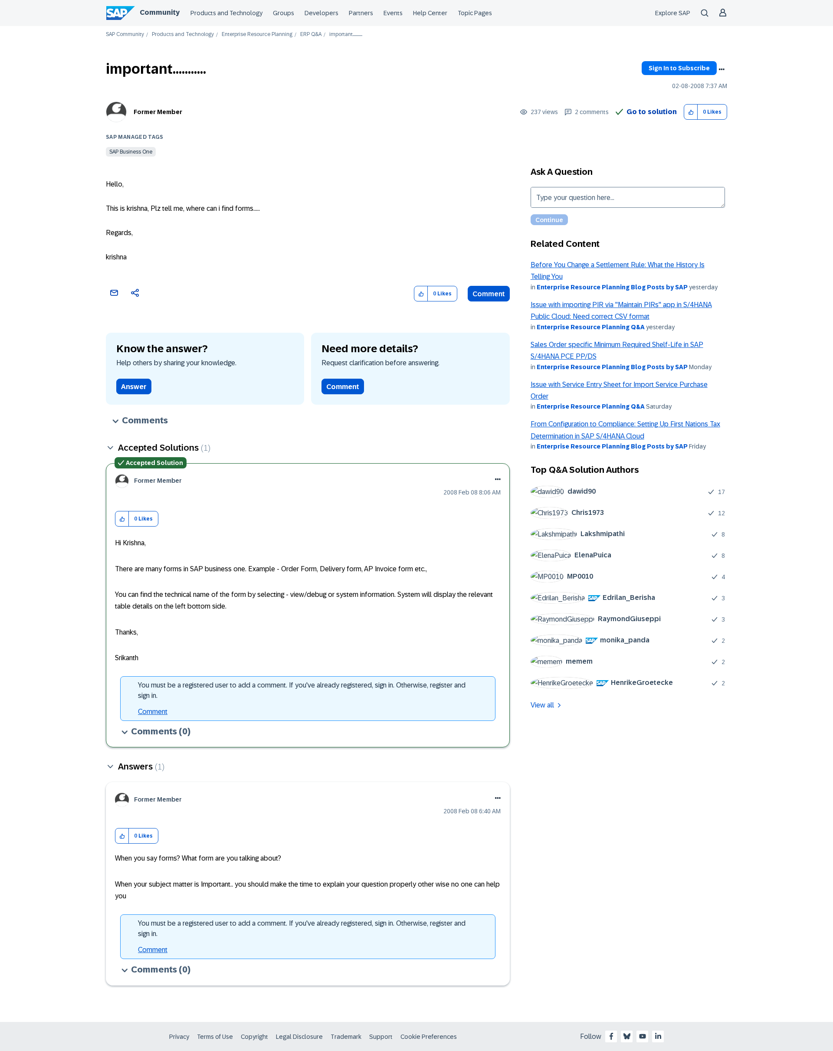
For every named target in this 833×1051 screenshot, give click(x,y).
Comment (488, 294)
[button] (691, 112)
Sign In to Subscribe (679, 68)
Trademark (346, 1036)
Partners (361, 13)
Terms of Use (215, 1036)
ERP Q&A (310, 34)
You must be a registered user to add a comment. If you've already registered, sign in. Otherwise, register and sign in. (302, 690)
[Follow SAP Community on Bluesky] (626, 1036)
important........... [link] (345, 34)
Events (393, 13)
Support (381, 1036)
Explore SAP (672, 13)
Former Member (158, 111)
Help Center (430, 13)
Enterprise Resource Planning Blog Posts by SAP (612, 287)
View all (542, 705)
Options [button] (721, 69)
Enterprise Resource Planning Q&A (591, 327)
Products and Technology (226, 13)
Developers (321, 13)
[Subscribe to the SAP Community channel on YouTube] (642, 1036)
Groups (283, 13)
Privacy (179, 1036)
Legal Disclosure (299, 1036)
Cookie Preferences (428, 1036)
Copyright (254, 1036)
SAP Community (125, 34)
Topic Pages (475, 13)
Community (160, 12)
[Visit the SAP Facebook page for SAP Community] (611, 1036)
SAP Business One (130, 152)
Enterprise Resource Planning (257, 34)
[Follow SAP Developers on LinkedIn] (658, 1036)
